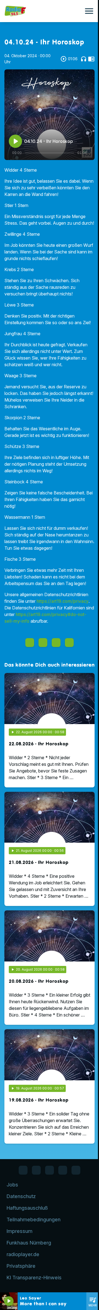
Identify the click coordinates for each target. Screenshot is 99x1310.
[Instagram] (49, 1170)
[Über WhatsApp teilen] (56, 642)
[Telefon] (62, 1170)
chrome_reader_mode (91, 59)
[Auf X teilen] (42, 642)
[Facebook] (23, 1170)
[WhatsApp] (36, 1170)
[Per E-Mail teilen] (69, 642)
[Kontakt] (76, 1170)
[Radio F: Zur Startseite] (42, 11)
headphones (83, 59)
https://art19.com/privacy (63, 601)
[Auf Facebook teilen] (29, 642)
